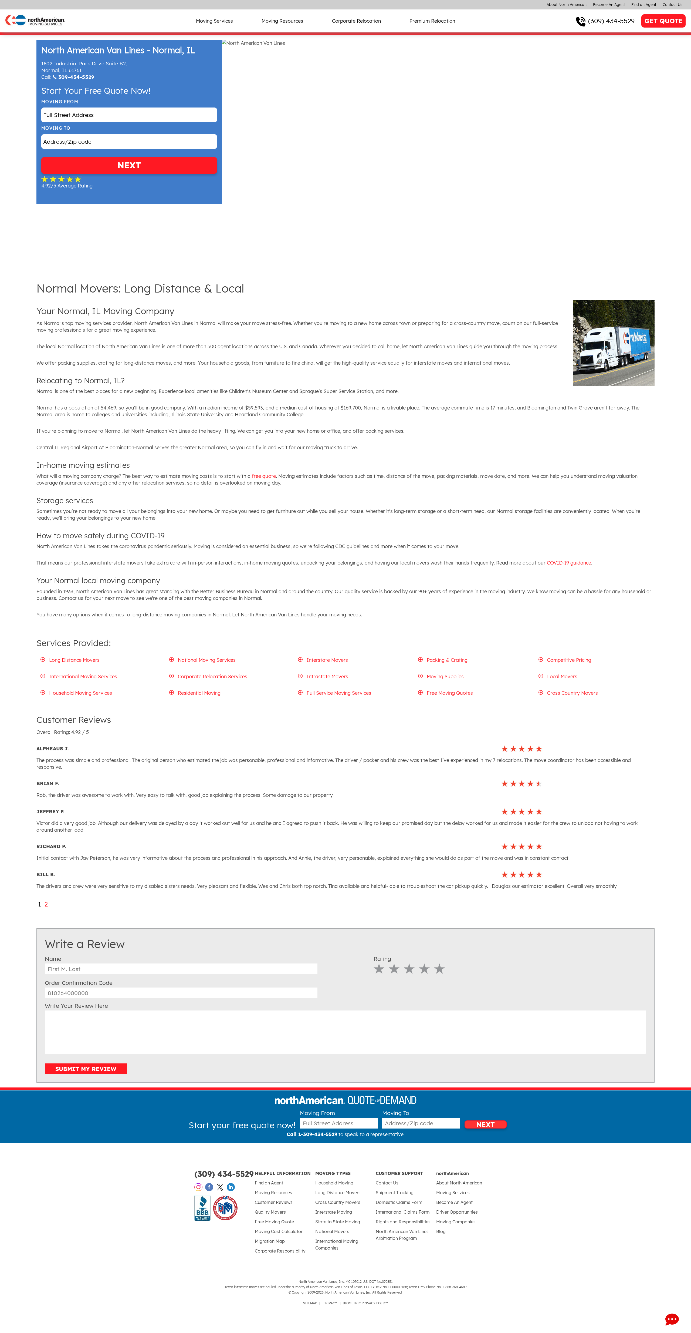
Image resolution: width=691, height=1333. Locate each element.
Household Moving (334, 1183)
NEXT (129, 165)
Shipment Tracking (395, 1192)
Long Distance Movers (74, 660)
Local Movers (562, 676)
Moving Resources (282, 21)
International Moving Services (83, 676)
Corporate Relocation (356, 21)
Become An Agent (609, 4)
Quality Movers (270, 1212)
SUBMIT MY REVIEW (85, 1068)
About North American (567, 4)
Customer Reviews (274, 1202)
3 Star (409, 968)
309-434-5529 (76, 77)
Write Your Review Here (76, 1005)
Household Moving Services (80, 693)
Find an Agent (643, 4)
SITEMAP (310, 1303)
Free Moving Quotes (450, 693)
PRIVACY (330, 1303)
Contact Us (672, 4)
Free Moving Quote (274, 1221)
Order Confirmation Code (79, 982)
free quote (263, 476)
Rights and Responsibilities (403, 1221)
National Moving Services (207, 660)
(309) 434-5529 (611, 21)
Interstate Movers (327, 660)
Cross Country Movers (572, 693)
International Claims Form (403, 1212)
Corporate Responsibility (280, 1251)
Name (53, 958)
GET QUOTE (664, 21)
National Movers (332, 1231)
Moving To (55, 128)
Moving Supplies (445, 676)
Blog (441, 1231)
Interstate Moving (333, 1212)
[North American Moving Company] (35, 29)
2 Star (394, 968)
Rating (382, 958)
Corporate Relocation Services (212, 676)
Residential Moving (199, 693)
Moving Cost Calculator (279, 1231)
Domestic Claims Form (399, 1202)
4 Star (424, 968)
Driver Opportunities (457, 1212)
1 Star (379, 968)
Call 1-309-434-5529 (312, 1134)
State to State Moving (337, 1221)
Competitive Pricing (569, 660)
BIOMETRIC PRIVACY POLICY (365, 1303)
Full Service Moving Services (339, 693)
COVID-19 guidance (568, 563)
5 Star (439, 968)
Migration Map (270, 1241)
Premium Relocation (432, 21)
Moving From (59, 101)
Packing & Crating (447, 660)
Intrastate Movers (327, 676)
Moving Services (214, 21)
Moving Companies (456, 1221)
